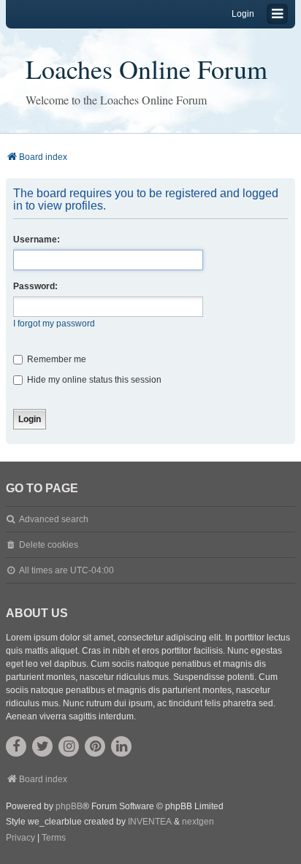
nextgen (198, 822)
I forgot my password (54, 323)
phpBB (69, 806)
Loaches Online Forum (146, 68)
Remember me (55, 359)
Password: (35, 286)
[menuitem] (20, 838)
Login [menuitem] (243, 14)
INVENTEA (150, 822)
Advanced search (53, 519)
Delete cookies (48, 545)
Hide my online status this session (93, 380)
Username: (36, 239)
